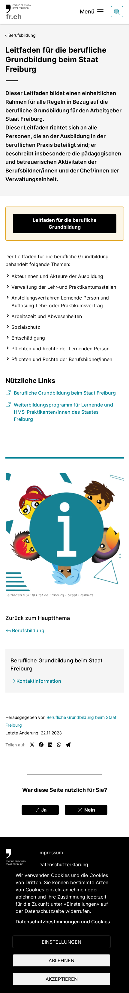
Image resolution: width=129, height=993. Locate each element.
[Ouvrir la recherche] (117, 11)
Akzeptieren (62, 979)
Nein (89, 810)
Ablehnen (61, 960)
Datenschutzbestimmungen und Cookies (63, 922)
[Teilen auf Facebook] (41, 744)
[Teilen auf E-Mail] (68, 744)
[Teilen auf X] (32, 744)
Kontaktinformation (38, 681)
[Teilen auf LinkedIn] (50, 744)
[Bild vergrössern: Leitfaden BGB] (64, 532)
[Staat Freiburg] (16, 857)
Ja (43, 810)
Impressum (50, 852)
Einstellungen (61, 942)
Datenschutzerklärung (63, 864)
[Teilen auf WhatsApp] (59, 744)
